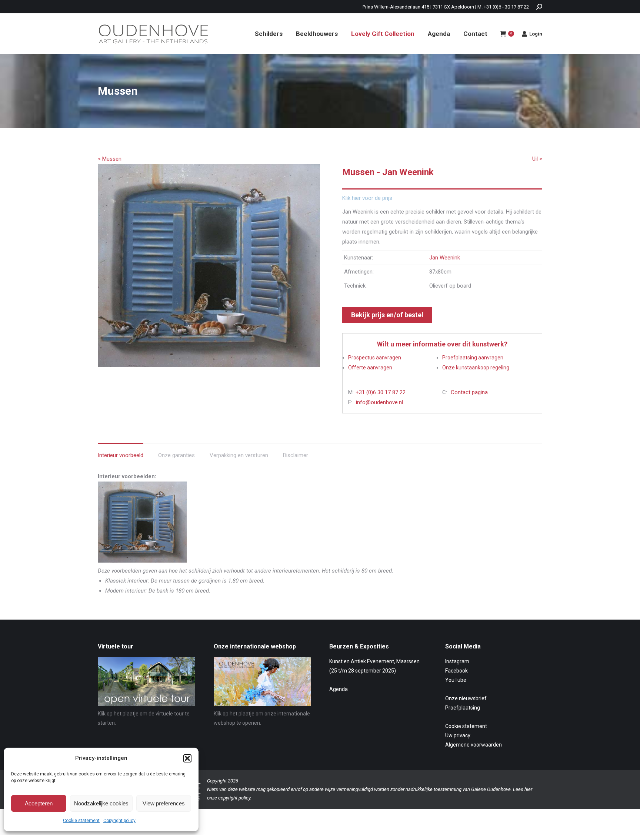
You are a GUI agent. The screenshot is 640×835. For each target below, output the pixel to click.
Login (535, 34)
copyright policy (234, 798)
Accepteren (39, 803)
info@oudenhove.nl (379, 402)
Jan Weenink (444, 257)
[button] (187, 758)
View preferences (164, 803)
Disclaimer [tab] (295, 455)
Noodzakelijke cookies (101, 803)
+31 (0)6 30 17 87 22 (381, 392)
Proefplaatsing (462, 708)
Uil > (537, 158)
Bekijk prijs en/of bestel (387, 315)
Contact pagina (469, 392)
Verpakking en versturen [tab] (239, 455)
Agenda (338, 689)
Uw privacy (457, 735)
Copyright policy (119, 820)
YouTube (455, 680)
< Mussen (109, 158)
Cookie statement (81, 820)
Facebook (456, 671)
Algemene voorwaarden (473, 745)
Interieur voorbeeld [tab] (120, 455)
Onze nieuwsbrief (466, 698)
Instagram (457, 661)
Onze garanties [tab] (176, 455)
